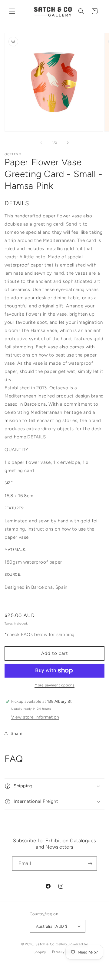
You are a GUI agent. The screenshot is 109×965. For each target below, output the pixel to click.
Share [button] (17, 733)
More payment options (54, 685)
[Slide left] (41, 142)
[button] (12, 11)
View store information (35, 717)
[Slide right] (67, 142)
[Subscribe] (90, 863)
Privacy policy (63, 952)
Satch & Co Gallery (51, 944)
